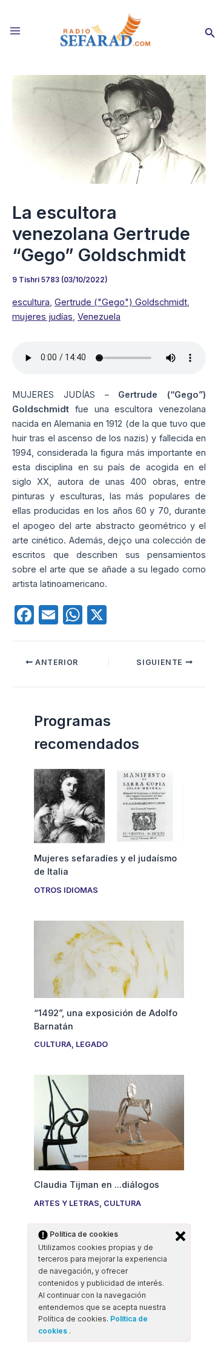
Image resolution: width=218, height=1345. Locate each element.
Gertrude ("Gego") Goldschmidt (120, 302)
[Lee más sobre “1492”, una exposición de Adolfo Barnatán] (108, 958)
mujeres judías (42, 316)
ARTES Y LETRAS (66, 1203)
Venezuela (99, 316)
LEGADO (92, 1044)
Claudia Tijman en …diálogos (96, 1184)
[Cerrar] (180, 1236)
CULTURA (52, 1044)
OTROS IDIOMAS (66, 890)
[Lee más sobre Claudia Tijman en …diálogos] (108, 1122)
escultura (31, 302)
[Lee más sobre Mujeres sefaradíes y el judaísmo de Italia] (108, 805)
